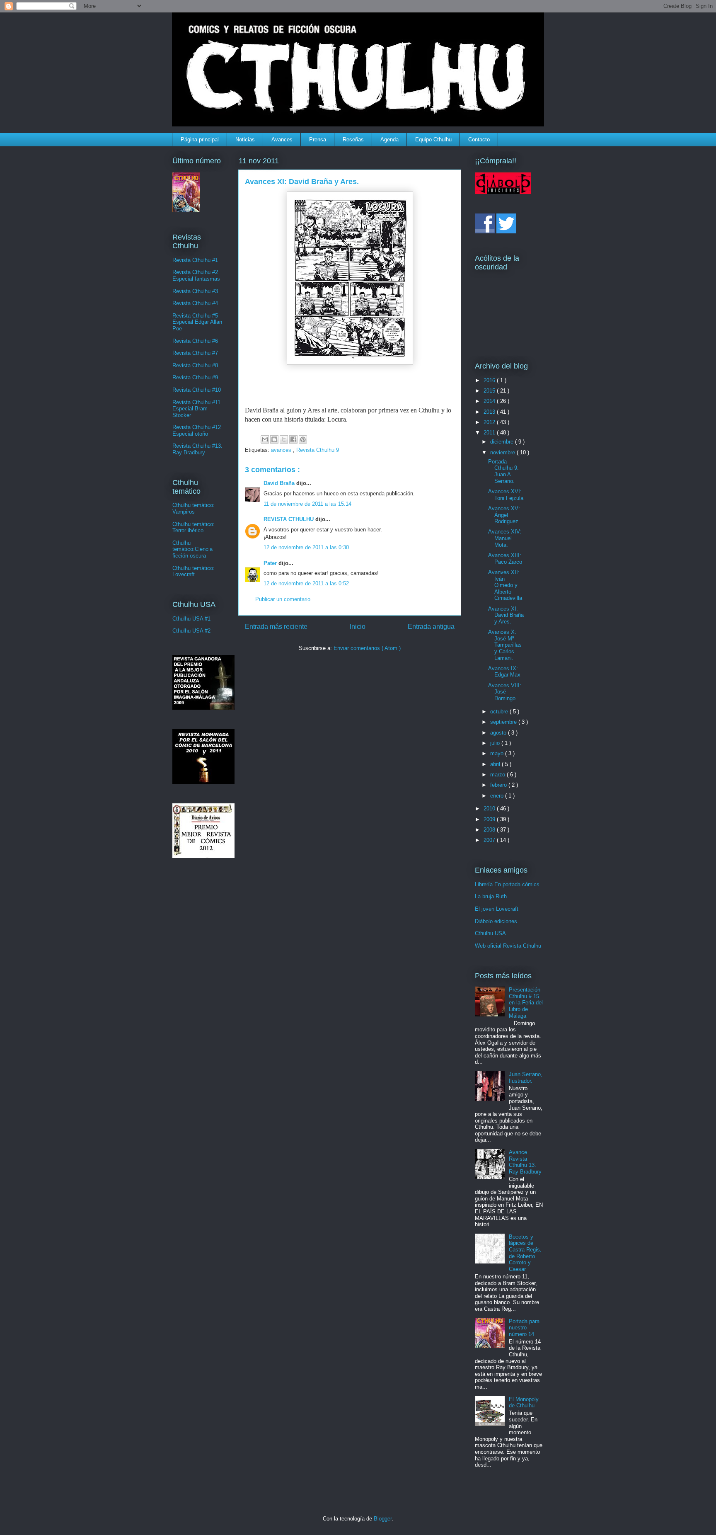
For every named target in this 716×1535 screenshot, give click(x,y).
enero (497, 796)
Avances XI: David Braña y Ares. (506, 615)
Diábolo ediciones (496, 921)
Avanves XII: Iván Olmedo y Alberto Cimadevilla (505, 585)
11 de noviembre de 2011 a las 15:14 (307, 504)
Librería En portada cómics (507, 884)
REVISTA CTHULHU (289, 519)
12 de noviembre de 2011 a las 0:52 (306, 583)
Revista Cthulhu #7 (195, 353)
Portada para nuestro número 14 (524, 1327)
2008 (490, 830)
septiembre (504, 722)
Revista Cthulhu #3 (195, 291)
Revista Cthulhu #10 (196, 390)
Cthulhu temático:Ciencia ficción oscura (192, 549)
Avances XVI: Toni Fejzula (505, 494)
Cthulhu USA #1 (191, 619)
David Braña (280, 483)
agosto (499, 733)
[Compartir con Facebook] (293, 439)
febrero (499, 785)
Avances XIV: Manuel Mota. (505, 538)
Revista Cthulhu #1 (195, 260)
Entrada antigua (431, 626)
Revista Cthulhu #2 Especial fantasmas (196, 275)
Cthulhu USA (490, 933)
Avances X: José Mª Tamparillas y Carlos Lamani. (505, 645)
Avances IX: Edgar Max (504, 671)
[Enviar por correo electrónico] (265, 439)
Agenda (389, 139)
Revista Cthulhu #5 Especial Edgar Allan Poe (197, 322)
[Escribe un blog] (274, 439)
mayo (497, 753)
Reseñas (353, 139)
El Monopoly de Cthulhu (524, 1402)
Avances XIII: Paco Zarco (505, 558)
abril (496, 764)
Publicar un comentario (282, 599)
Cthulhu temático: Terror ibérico (193, 527)
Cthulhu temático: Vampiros (193, 508)
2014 (490, 401)
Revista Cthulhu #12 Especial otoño (196, 430)
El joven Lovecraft (496, 909)
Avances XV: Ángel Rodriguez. (504, 514)
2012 (490, 422)
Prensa (317, 139)
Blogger (383, 1519)
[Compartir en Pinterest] (303, 439)
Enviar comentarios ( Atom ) (367, 648)
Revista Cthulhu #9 (195, 377)
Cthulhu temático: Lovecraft (193, 571)
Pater (271, 563)
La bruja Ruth (491, 896)
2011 (490, 432)
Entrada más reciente (276, 626)
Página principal (200, 139)
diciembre (502, 442)
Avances (282, 139)
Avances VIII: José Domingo (504, 691)
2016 (490, 380)
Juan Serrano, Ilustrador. (525, 1077)
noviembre (503, 452)
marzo (498, 774)
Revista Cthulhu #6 (195, 341)
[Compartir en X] (284, 439)
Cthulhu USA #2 (191, 631)
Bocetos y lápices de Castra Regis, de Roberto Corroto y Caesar (525, 1253)
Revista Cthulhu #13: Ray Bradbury (197, 449)
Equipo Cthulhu (433, 139)
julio (495, 743)
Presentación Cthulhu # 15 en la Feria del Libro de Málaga (526, 1002)
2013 (490, 412)
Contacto (479, 139)
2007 (490, 840)
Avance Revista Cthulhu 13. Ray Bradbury (525, 1162)
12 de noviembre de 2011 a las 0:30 (306, 547)
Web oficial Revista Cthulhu (508, 946)
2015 (490, 391)
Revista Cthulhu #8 (195, 365)
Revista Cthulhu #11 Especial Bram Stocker (196, 408)
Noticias (245, 139)
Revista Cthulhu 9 (317, 450)
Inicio (357, 626)
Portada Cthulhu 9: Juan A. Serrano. (503, 471)
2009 (490, 819)
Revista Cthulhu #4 (195, 303)
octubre (500, 711)
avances (282, 450)
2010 (490, 808)
